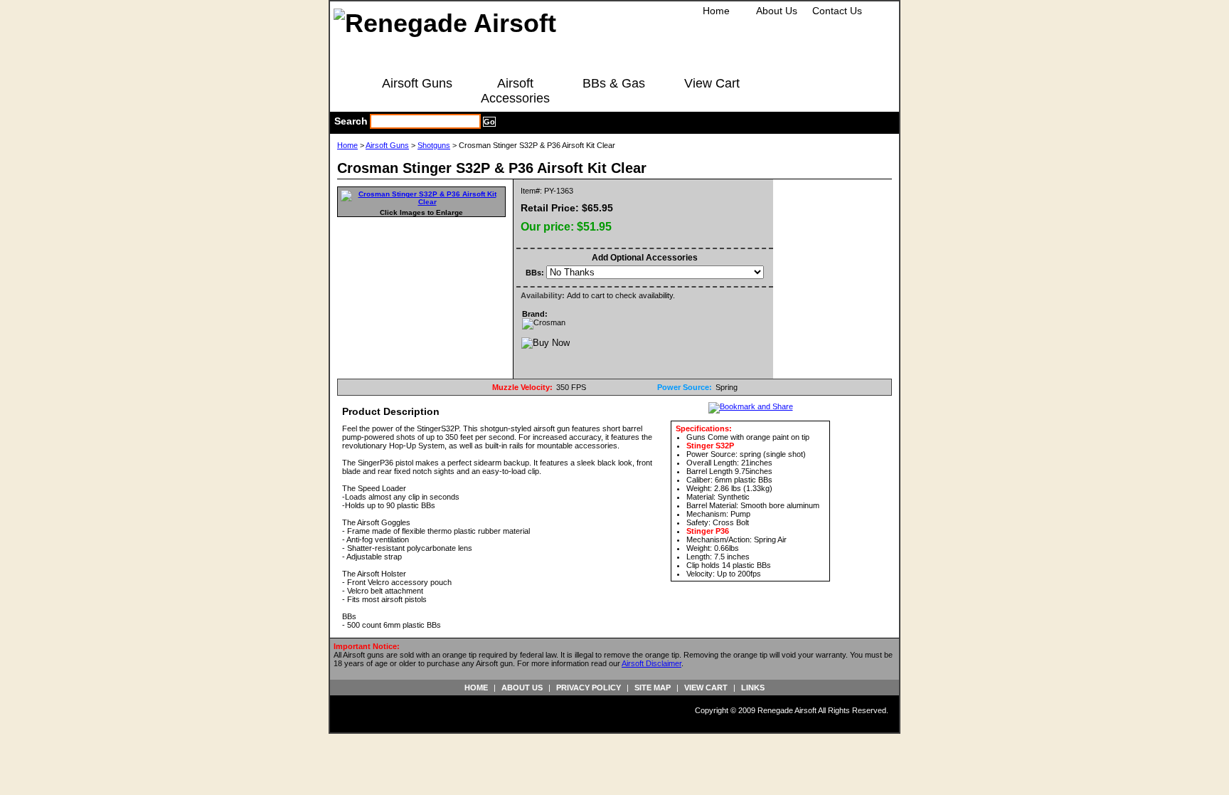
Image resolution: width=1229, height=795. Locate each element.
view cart (706, 687)
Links (753, 687)
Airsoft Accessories (515, 90)
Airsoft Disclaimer (651, 663)
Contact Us (837, 10)
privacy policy (588, 687)
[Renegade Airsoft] (445, 23)
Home (716, 10)
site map (652, 687)
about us (522, 687)
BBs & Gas (613, 83)
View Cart (712, 83)
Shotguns (433, 145)
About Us (776, 10)
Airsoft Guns (417, 83)
